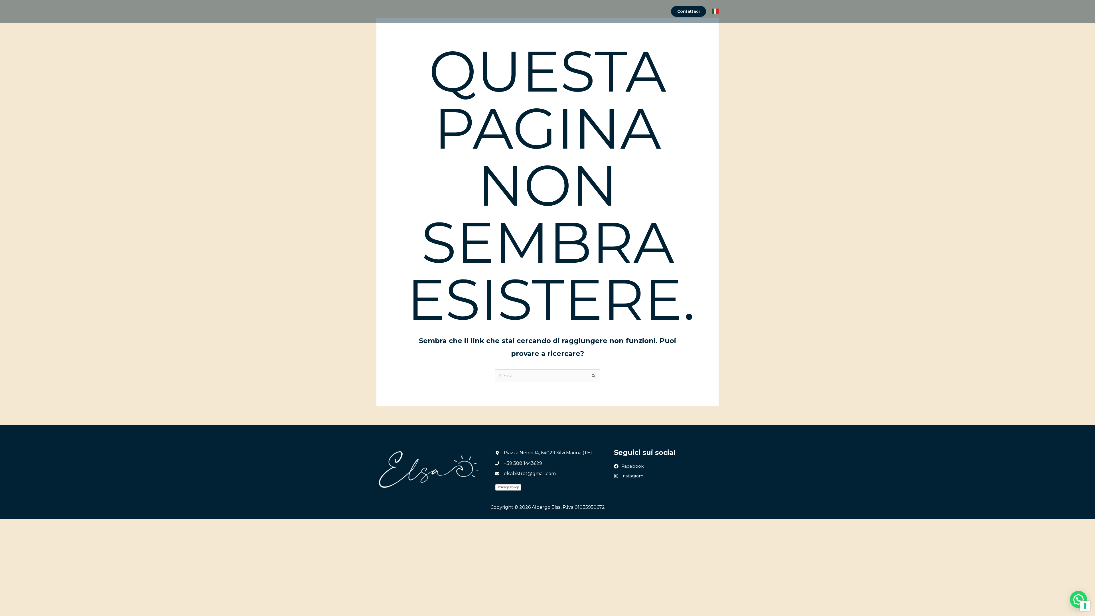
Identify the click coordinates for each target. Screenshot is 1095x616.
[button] (688, 11)
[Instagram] (628, 476)
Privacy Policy (508, 487)
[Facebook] (629, 466)
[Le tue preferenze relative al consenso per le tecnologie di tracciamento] (1085, 606)
